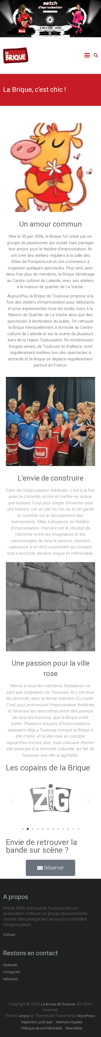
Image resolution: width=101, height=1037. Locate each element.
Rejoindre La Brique (36, 1022)
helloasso (10, 979)
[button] (12, 801)
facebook (10, 965)
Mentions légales (69, 1022)
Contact (9, 935)
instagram (11, 972)
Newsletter (74, 1028)
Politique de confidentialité (41, 1028)
